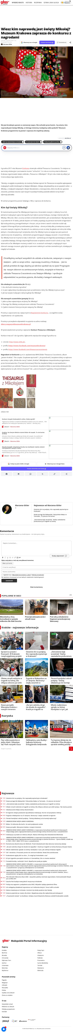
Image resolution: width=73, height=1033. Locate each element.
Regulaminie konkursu (39, 313)
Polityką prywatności (38, 575)
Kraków (4, 950)
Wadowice (40, 968)
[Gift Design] (32, 1021)
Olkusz (39, 953)
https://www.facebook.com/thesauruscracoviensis (27, 349)
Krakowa (25, 168)
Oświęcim (40, 955)
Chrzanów (5, 958)
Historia (29, 3)
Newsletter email (7, 1004)
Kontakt (4, 1011)
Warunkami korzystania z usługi (21, 575)
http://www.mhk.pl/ (17, 342)
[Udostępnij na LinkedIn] (18, 474)
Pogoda (4, 980)
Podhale (40, 958)
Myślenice (5, 970)
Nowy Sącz (40, 950)
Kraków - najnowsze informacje (20, 627)
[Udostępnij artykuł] (70, 42)
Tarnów (39, 965)
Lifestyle (4, 985)
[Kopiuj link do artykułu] (54, 474)
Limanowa (5, 965)
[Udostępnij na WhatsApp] (30, 474)
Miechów (5, 968)
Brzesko (4, 955)
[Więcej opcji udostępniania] (66, 474)
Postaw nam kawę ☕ (47, 42)
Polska (4, 990)
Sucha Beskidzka (42, 963)
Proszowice (40, 960)
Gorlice (4, 963)
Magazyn (5, 982)
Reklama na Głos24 (8, 1006)
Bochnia (4, 953)
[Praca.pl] (6, 1021)
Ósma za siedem (7, 995)
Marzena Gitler (7, 44)
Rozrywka (38, 3)
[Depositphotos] (23, 1021)
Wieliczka (40, 970)
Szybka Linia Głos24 (51, 3)
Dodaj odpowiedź (58, 556)
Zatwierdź (9, 581)
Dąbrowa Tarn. (6, 960)
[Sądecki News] (14, 1021)
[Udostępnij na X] (42, 474)
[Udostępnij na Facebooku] (6, 474)
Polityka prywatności (8, 1009)
